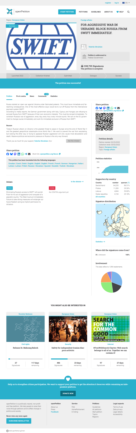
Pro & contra (21, 95)
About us (108, 12)
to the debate (76, 182)
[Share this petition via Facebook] (7, 154)
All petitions (96, 409)
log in (117, 3)
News (32, 96)
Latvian (11, 166)
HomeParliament (78, 409)
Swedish (55, 166)
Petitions (83, 12)
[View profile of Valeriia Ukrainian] (83, 48)
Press (53, 409)
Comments (42, 95)
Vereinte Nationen (25, 314)
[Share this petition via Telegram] (25, 154)
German (64, 164)
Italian (80, 164)
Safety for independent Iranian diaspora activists (68, 349)
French (51, 164)
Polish (24, 166)
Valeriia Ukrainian (95, 47)
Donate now (68, 393)
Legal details (118, 412)
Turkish (63, 166)
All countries (100, 197)
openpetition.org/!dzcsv (49, 154)
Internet (111, 344)
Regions (95, 417)
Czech (18, 164)
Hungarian (73, 164)
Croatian (11, 164)
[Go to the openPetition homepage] (18, 11)
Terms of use (118, 407)
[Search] (128, 12)
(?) (129, 183)
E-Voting (75, 412)
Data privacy (118, 409)
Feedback (55, 412)
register (108, 3)
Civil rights (26, 344)
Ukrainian (70, 166)
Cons (52, 188)
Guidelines (96, 12)
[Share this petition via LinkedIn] (19, 154)
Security (68, 344)
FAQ (73, 407)
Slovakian (40, 166)
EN (126, 3)
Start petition (67, 12)
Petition (9, 96)
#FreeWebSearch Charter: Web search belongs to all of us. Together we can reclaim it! (110, 350)
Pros (9, 188)
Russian (31, 166)
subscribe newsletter (19, 421)
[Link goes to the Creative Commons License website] (7, 431)
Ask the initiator (74, 141)
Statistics (53, 96)
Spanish (47, 166)
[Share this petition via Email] (29, 154)
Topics (94, 414)
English (31, 164)
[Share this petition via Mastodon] (15, 154)
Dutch (24, 164)
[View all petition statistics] (113, 237)
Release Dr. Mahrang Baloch (25, 348)
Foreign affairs (86, 20)
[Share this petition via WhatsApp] (22, 154)
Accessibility (118, 414)
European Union (18, 20)
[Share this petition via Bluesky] (11, 154)
